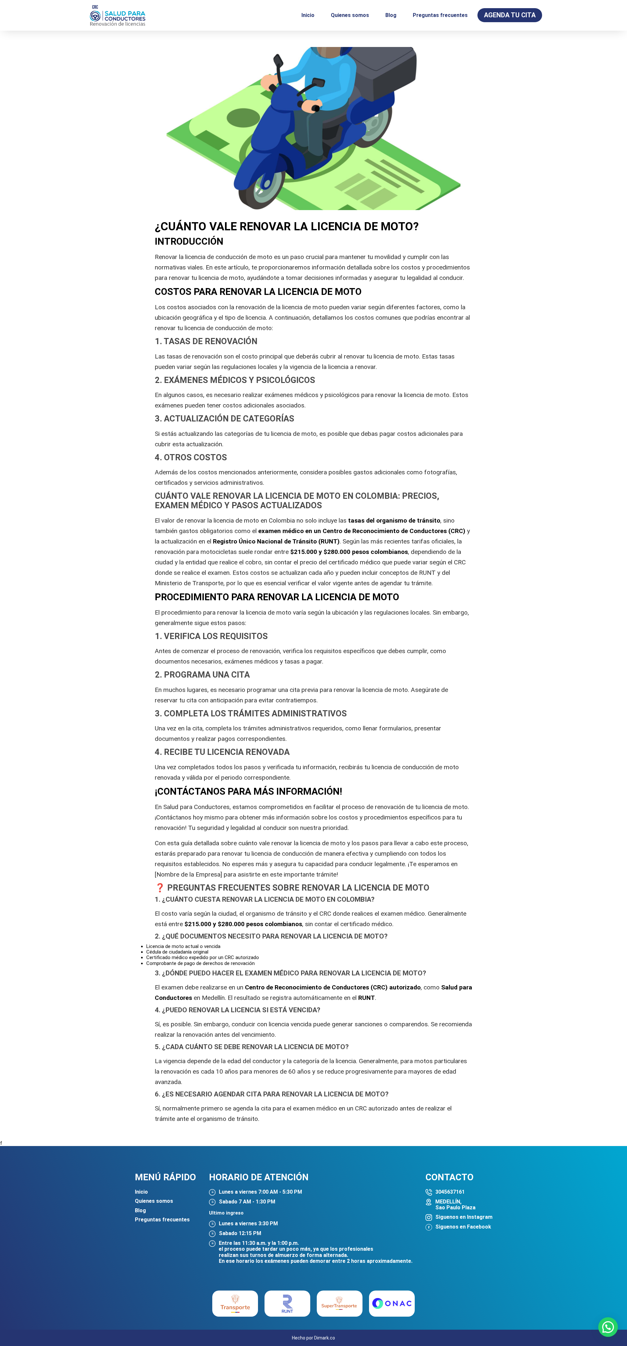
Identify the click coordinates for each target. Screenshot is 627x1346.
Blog (390, 15)
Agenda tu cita (510, 15)
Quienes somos (350, 15)
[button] (608, 1327)
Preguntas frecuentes (440, 15)
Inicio (307, 15)
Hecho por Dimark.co (313, 1337)
